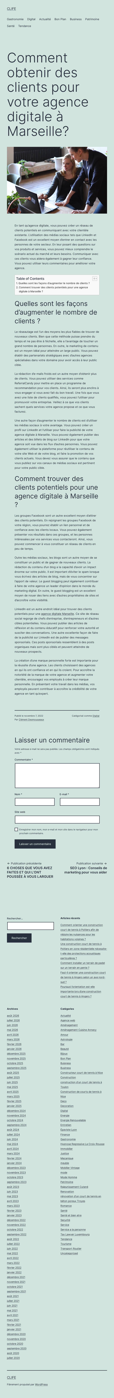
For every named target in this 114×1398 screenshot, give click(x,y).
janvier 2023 (14, 1215)
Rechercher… (15, 918)
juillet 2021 (13, 1300)
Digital (31, 19)
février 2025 (14, 1101)
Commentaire (24, 759)
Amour (64, 1034)
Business (76, 19)
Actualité (45, 19)
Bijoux (64, 1053)
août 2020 (13, 1353)
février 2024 (14, 1158)
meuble (64, 1163)
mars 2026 (13, 1039)
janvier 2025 (14, 1105)
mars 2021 (13, 1319)
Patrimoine (92, 19)
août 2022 (13, 1239)
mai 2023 (12, 1196)
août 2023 (13, 1186)
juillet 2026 (13, 1020)
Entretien (65, 1124)
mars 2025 (13, 1096)
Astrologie (66, 1039)
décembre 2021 (16, 1277)
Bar (62, 1044)
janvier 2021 (14, 1329)
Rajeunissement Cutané (74, 1186)
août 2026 (13, 1015)
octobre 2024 (15, 1120)
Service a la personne (73, 1229)
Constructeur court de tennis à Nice (81, 1072)
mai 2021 (12, 1310)
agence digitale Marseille (57, 613)
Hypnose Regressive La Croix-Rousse (82, 1144)
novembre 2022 (16, 1224)
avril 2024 (13, 1148)
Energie (64, 1115)
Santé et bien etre (70, 1215)
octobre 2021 (15, 1286)
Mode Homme (68, 1177)
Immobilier (66, 1148)
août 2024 (13, 1129)
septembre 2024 (17, 1124)
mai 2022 (12, 1253)
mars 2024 (13, 1153)
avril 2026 (13, 1034)
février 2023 (14, 1210)
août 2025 (13, 1072)
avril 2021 (12, 1315)
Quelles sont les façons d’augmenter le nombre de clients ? (54, 283)
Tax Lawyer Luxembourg (75, 1234)
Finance (65, 1134)
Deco (63, 1101)
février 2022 (14, 1267)
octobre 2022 (15, 1229)
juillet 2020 (13, 1357)
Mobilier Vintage (70, 1167)
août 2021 (13, 1296)
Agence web (67, 1020)
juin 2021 (12, 1305)
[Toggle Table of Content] (93, 278)
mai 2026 (12, 1029)
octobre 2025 (15, 1063)
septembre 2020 (16, 1348)
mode (63, 1172)
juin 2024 (12, 1139)
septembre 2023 (16, 1182)
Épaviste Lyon (68, 1129)
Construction (68, 1077)
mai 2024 (12, 1144)
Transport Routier (70, 1248)
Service (64, 1224)
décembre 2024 (16, 1110)
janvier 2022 (14, 1272)
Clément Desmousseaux (31, 719)
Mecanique (66, 1158)
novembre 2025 (16, 1058)
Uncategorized (69, 1253)
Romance (66, 1205)
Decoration (67, 1105)
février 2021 (14, 1324)
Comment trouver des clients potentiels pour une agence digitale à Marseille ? (53, 289)
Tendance (24, 26)
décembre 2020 (16, 1334)
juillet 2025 (13, 1077)
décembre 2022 (16, 1220)
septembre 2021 (16, 1291)
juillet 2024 (13, 1134)
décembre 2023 (16, 1167)
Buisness (65, 1063)
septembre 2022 (16, 1234)
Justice (64, 1153)
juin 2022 (12, 1248)
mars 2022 (13, 1262)
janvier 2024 (14, 1163)
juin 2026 (12, 1025)
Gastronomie (15, 19)
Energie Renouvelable (73, 1120)
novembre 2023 (16, 1172)
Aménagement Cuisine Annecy (78, 1029)
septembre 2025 (16, 1067)
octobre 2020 (15, 1343)
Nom (18, 794)
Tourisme (65, 1243)
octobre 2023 (15, 1177)
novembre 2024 (16, 1115)
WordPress (41, 1384)
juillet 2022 (13, 1243)
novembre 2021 (16, 1281)
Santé (11, 26)
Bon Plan (60, 19)
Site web (20, 811)
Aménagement (69, 1025)
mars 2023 (13, 1205)
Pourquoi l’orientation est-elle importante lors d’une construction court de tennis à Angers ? (80, 991)
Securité (65, 1220)
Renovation (67, 1191)
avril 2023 (13, 1201)
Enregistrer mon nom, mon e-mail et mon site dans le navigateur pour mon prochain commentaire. (58, 831)
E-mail (64, 794)
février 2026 (14, 1044)
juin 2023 (12, 1191)
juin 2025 (12, 1082)
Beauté (64, 1048)
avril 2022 (13, 1258)
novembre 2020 (16, 1339)
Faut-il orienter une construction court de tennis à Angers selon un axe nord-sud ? (83, 977)
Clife (11, 9)
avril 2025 (13, 1091)
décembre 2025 (16, 1053)
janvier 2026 (14, 1048)
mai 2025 (12, 1087)
